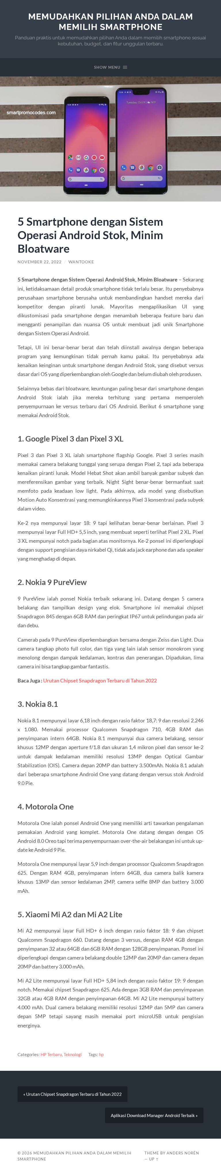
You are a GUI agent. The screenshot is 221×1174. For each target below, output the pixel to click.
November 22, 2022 (40, 262)
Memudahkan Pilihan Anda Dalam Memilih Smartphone (110, 21)
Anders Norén (183, 1153)
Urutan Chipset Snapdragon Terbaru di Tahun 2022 (100, 680)
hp (101, 1054)
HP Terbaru (51, 1054)
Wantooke (81, 262)
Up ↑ (154, 1159)
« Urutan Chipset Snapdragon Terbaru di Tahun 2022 (72, 1094)
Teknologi (73, 1054)
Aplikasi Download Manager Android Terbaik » (154, 1115)
